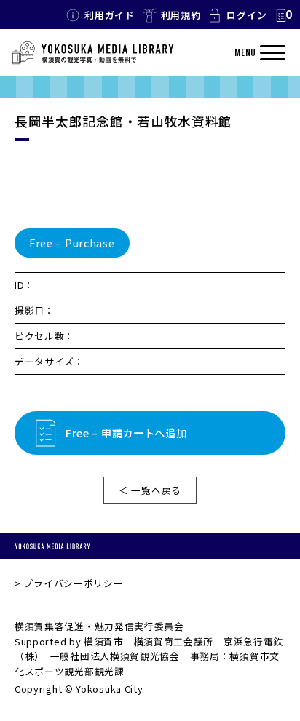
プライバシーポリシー (73, 583)
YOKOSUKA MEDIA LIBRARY (52, 546)
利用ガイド (109, 15)
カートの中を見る (283, 15)
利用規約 (181, 15)
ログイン (246, 15)
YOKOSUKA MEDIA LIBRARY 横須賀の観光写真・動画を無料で (92, 53)
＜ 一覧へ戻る (150, 490)
